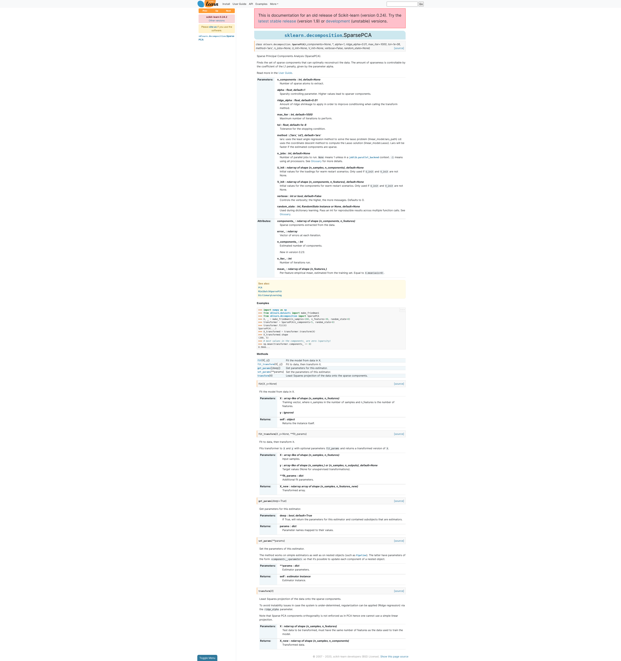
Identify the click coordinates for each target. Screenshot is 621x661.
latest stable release (277, 21)
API (251, 4)
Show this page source (394, 656)
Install (226, 4)
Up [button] (216, 11)
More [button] (273, 4)
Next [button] (228, 11)
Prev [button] (205, 11)
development (338, 21)
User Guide (239, 4)
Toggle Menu (207, 658)
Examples (261, 4)
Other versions (217, 20)
